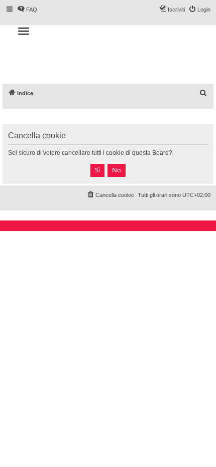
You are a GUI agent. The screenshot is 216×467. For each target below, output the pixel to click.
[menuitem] (203, 93)
